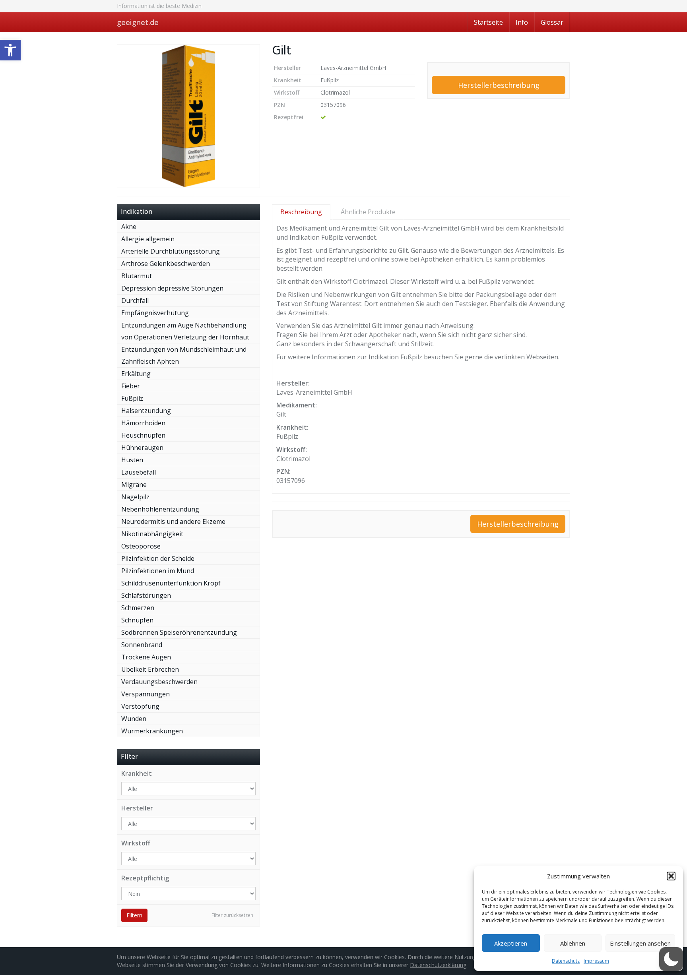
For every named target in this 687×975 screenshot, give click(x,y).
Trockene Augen (146, 657)
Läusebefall (138, 472)
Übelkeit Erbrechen (150, 669)
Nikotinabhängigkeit (152, 533)
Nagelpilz (135, 496)
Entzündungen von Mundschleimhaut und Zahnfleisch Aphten (183, 355)
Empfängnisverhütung (155, 312)
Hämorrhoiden (143, 423)
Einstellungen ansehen (640, 943)
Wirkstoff (135, 843)
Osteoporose (141, 546)
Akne (128, 226)
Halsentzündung (146, 410)
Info (522, 22)
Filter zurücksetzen (232, 915)
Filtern (134, 915)
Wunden (133, 718)
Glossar (552, 22)
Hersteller (137, 808)
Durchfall (135, 300)
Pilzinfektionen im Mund (157, 570)
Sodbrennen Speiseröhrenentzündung (179, 632)
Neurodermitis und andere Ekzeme (173, 521)
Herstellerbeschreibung (499, 85)
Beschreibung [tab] (301, 211)
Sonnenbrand (141, 644)
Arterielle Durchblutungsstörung (170, 251)
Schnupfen (137, 620)
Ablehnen (572, 943)
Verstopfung (140, 706)
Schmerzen (137, 607)
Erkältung (136, 373)
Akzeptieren (510, 943)
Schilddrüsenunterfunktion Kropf (171, 583)
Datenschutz (566, 961)
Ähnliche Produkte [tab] (368, 211)
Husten (132, 460)
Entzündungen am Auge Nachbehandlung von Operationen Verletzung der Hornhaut (185, 331)
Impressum (596, 961)
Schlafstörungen (146, 595)
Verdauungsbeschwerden (159, 681)
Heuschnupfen (143, 435)
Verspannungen (145, 694)
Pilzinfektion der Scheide (157, 558)
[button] (10, 50)
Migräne (134, 484)
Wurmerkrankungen (152, 731)
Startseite (488, 22)
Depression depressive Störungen (172, 288)
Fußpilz (132, 398)
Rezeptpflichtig (145, 878)
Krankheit (136, 773)
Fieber (130, 386)
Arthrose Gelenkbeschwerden (165, 263)
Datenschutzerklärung (438, 965)
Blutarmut (136, 275)
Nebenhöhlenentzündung (160, 509)
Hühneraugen (142, 447)
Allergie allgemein (148, 239)
